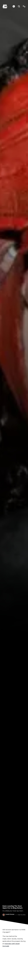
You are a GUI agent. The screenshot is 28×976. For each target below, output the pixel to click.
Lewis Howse (10, 914)
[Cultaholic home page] (7, 6)
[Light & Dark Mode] (14, 6)
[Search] (19, 6)
